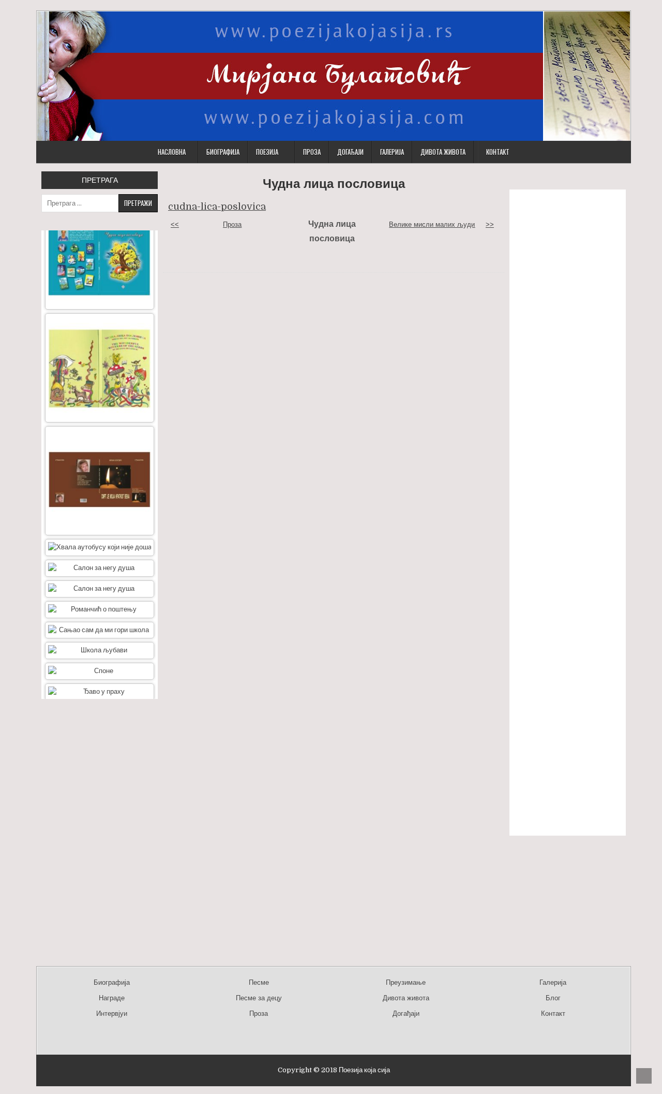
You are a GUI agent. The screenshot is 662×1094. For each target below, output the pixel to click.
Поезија (267, 152)
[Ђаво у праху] (99, 672)
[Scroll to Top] (644, 1076)
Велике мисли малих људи (432, 224)
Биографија (222, 152)
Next (99, 710)
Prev (99, 218)
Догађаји (350, 152)
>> (490, 224)
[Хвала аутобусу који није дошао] (99, 527)
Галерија (392, 152)
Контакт (497, 152)
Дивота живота (442, 152)
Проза (312, 152)
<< (175, 224)
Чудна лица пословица (334, 184)
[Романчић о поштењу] (99, 590)
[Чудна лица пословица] (99, 235)
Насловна (172, 152)
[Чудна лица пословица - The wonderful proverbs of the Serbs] (99, 348)
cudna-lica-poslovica (217, 206)
